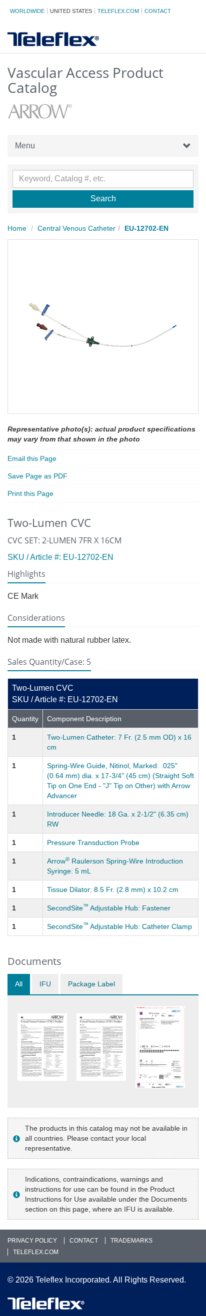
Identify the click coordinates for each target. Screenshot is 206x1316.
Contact (157, 11)
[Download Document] (42, 1047)
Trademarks (131, 1240)
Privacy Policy (32, 1240)
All (18, 984)
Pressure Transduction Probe (93, 843)
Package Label (91, 984)
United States (71, 11)
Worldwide (27, 11)
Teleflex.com (118, 11)
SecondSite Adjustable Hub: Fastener (108, 908)
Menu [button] (25, 145)
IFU (45, 984)
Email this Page (32, 458)
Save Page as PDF (38, 476)
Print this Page (31, 493)
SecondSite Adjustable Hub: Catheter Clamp (119, 926)
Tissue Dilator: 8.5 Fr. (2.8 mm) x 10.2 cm (112, 889)
